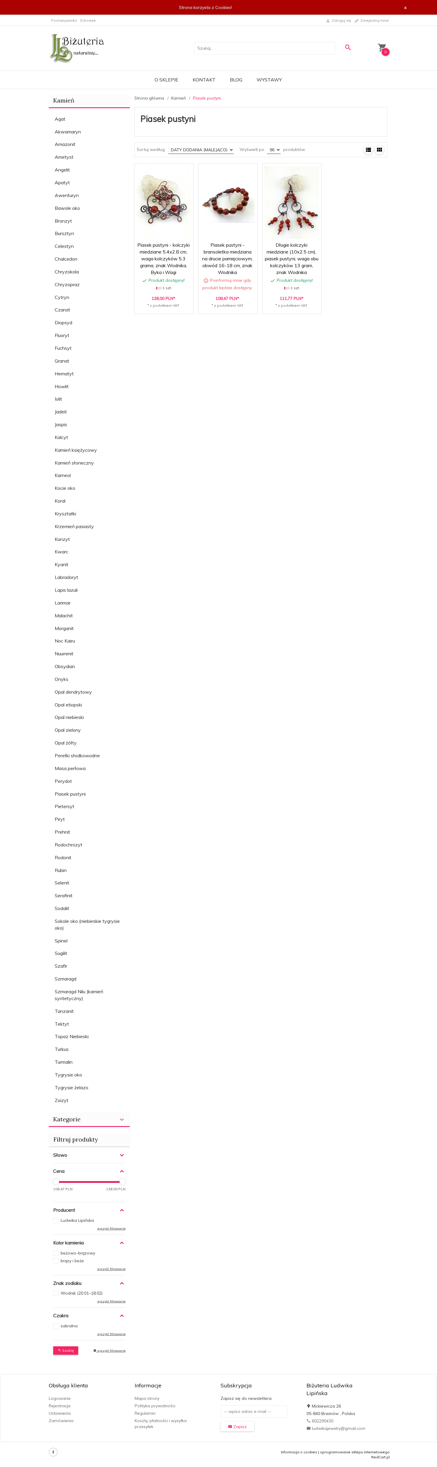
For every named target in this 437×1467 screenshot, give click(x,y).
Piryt (60, 819)
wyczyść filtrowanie (110, 1351)
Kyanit (61, 564)
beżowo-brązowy (78, 1253)
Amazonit (65, 144)
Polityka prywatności (155, 1405)
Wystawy (269, 80)
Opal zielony (68, 730)
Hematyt (64, 374)
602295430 (322, 1421)
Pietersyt (64, 806)
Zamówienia (61, 1420)
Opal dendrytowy (73, 692)
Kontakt (204, 80)
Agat (60, 119)
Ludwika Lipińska (77, 1220)
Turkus (62, 1049)
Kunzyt (62, 539)
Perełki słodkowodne (77, 755)
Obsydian (65, 666)
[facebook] (53, 1452)
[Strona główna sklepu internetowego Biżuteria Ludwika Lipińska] (77, 48)
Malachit (64, 615)
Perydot (63, 781)
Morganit (64, 628)
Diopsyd (63, 322)
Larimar (62, 603)
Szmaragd (65, 979)
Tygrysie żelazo (71, 1087)
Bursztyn (64, 233)
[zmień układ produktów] (368, 150)
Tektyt (62, 1024)
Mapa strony (147, 1398)
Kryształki (65, 514)
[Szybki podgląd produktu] (156, 171)
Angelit (62, 170)
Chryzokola (67, 272)
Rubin (61, 870)
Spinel (61, 941)
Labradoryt (66, 577)
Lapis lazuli (66, 590)
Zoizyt (61, 1100)
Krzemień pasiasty (74, 526)
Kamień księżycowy (76, 450)
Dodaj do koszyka (165, 304)
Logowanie (60, 1398)
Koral (60, 501)
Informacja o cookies (299, 1452)
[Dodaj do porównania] (184, 171)
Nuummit (64, 654)
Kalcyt (61, 437)
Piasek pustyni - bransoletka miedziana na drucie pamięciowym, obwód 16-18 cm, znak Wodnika (228, 274)
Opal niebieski (69, 717)
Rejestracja (59, 1405)
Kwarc (61, 552)
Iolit (58, 399)
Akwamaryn (68, 132)
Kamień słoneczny (74, 463)
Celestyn (64, 246)
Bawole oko (67, 208)
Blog (236, 80)
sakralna (69, 1326)
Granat (62, 361)
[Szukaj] (348, 47)
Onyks (61, 679)
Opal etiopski (68, 705)
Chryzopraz (67, 284)
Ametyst (64, 157)
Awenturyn (67, 195)
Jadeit (61, 412)
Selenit (62, 883)
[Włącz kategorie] (121, 1119)
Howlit (62, 386)
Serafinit (64, 895)
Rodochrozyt (68, 845)
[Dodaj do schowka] (170, 171)
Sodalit (62, 908)
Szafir (61, 966)
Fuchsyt (63, 348)
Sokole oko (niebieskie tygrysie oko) (87, 924)
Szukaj (67, 1350)
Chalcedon (66, 259)
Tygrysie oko (68, 1075)
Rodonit (63, 857)
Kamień (63, 100)
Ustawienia (60, 1413)
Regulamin (145, 1413)
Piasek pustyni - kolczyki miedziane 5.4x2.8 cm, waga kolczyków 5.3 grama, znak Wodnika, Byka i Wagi (163, 258)
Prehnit (62, 832)
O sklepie (166, 80)
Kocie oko (65, 488)
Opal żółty (66, 743)
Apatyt (62, 182)
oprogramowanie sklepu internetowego (355, 1452)
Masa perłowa (70, 768)
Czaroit (62, 310)
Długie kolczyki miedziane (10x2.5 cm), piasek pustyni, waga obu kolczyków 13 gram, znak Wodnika (291, 258)
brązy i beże (72, 1260)
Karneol (63, 475)
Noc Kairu (65, 641)
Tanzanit (64, 1011)
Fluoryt (62, 335)
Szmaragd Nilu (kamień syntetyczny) (79, 995)
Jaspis (61, 424)
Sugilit (61, 953)
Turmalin (64, 1062)
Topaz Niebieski (72, 1036)
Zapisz (239, 1426)
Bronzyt (63, 221)
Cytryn (62, 297)
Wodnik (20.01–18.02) (82, 1293)
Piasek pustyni (70, 794)
